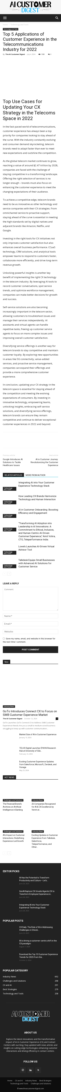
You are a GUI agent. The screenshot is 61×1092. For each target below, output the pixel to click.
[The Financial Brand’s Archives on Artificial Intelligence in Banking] (16, 792)
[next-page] (9, 574)
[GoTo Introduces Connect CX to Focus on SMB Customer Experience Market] (30, 688)
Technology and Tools (19, 24)
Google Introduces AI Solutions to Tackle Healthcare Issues (13, 462)
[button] (4, 18)
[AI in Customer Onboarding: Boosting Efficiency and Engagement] (10, 513)
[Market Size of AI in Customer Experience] (10, 738)
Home (5, 24)
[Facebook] (12, 60)
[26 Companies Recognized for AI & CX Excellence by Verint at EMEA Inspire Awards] (45, 792)
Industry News (9, 706)
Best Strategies (45, 1080)
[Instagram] (23, 1070)
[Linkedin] (6, 60)
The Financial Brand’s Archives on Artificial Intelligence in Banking (13, 807)
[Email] (25, 60)
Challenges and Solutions (13, 800)
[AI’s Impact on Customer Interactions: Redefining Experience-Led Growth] (16, 823)
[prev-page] (4, 574)
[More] (32, 60)
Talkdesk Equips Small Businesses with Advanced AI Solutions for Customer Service (36, 563)
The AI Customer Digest (15, 54)
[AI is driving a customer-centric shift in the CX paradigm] (10, 944)
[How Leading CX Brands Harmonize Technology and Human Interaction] (10, 499)
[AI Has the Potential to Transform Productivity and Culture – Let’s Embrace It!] (10, 881)
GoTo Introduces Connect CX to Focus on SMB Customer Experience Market (30, 713)
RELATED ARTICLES (13, 475)
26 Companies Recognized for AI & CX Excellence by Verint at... (44, 807)
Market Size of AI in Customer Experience (37, 734)
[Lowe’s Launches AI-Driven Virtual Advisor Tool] (10, 550)
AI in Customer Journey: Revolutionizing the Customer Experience (44, 462)
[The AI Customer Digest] (30, 7)
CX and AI (19, 1080)
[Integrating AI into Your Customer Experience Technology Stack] (10, 486)
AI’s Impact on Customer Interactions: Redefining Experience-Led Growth (14, 838)
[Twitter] (19, 60)
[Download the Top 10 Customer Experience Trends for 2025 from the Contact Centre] (10, 958)
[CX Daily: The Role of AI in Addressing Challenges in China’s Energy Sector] (10, 931)
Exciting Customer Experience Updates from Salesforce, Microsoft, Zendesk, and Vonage (37, 764)
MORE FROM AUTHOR (35, 475)
